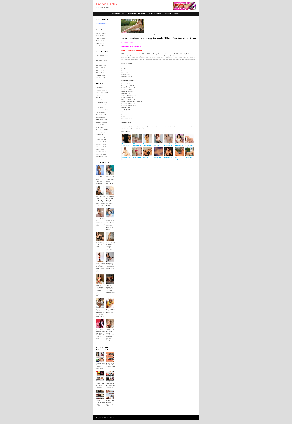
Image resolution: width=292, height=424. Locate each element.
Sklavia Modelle (100, 45)
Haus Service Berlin (101, 117)
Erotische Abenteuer (101, 100)
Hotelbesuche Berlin (101, 119)
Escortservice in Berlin (102, 105)
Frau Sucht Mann (100, 112)
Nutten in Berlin (100, 73)
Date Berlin (99, 97)
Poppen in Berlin (100, 134)
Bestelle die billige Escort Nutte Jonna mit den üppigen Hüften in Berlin (100, 313)
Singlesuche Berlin (101, 144)
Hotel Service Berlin (101, 122)
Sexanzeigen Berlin (101, 142)
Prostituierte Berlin (101, 75)
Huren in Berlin (100, 70)
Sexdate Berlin (100, 149)
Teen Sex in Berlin (101, 77)
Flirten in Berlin (100, 107)
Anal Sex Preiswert (101, 33)
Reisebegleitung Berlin (102, 137)
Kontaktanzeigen (100, 127)
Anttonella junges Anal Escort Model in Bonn (110, 311)
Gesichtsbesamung (101, 40)
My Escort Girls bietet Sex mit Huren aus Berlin (110, 364)
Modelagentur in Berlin (102, 129)
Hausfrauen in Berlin (101, 58)
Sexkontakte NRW (155, 13)
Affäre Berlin (99, 87)
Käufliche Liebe (100, 124)
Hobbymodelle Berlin (101, 68)
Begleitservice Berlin (101, 95)
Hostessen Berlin (100, 63)
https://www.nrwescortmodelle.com (131, 50)
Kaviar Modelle (100, 43)
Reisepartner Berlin (101, 139)
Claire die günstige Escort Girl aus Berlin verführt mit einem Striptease (110, 289)
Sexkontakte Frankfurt (136, 13)
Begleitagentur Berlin (101, 90)
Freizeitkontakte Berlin (102, 110)
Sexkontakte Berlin (119, 13)
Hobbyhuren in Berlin (101, 60)
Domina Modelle (100, 36)
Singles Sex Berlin (101, 154)
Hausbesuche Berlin (101, 114)
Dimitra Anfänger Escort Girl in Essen (100, 244)
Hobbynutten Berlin (101, 65)
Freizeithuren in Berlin (102, 55)
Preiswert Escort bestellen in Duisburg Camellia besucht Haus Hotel (110, 246)
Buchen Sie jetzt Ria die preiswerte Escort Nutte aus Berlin (100, 222)
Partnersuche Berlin (101, 132)
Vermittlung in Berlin (101, 156)
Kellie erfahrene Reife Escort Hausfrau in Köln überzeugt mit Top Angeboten (110, 180)
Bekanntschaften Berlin (102, 92)
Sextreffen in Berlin (101, 151)
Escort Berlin (106, 4)
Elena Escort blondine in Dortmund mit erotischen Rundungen (99, 180)
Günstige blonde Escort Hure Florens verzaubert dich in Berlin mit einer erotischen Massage (110, 335)
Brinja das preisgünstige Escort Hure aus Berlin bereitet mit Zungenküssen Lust (100, 290)
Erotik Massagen (100, 38)
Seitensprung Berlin (101, 147)
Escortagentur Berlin (101, 102)
